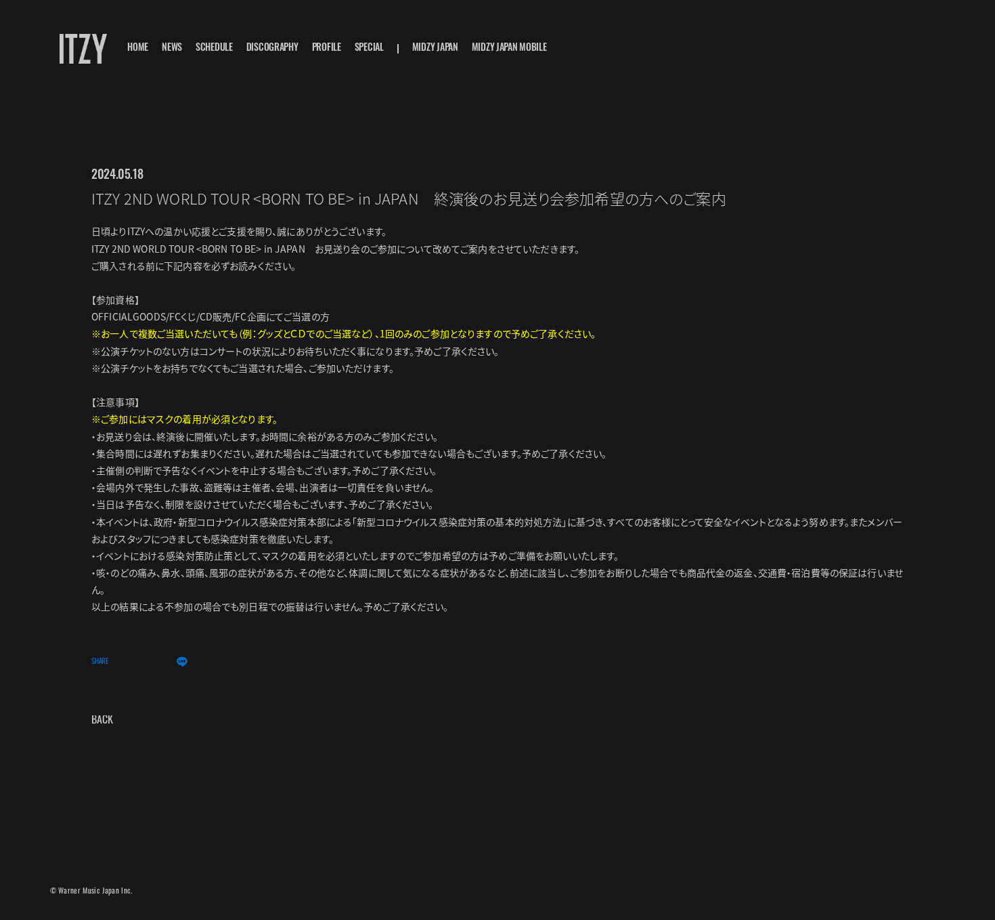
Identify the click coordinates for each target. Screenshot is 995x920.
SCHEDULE (214, 49)
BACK (102, 720)
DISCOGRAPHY (272, 49)
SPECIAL (369, 49)
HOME (137, 49)
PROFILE (326, 49)
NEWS (172, 49)
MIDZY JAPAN (435, 49)
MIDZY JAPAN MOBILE (509, 49)
